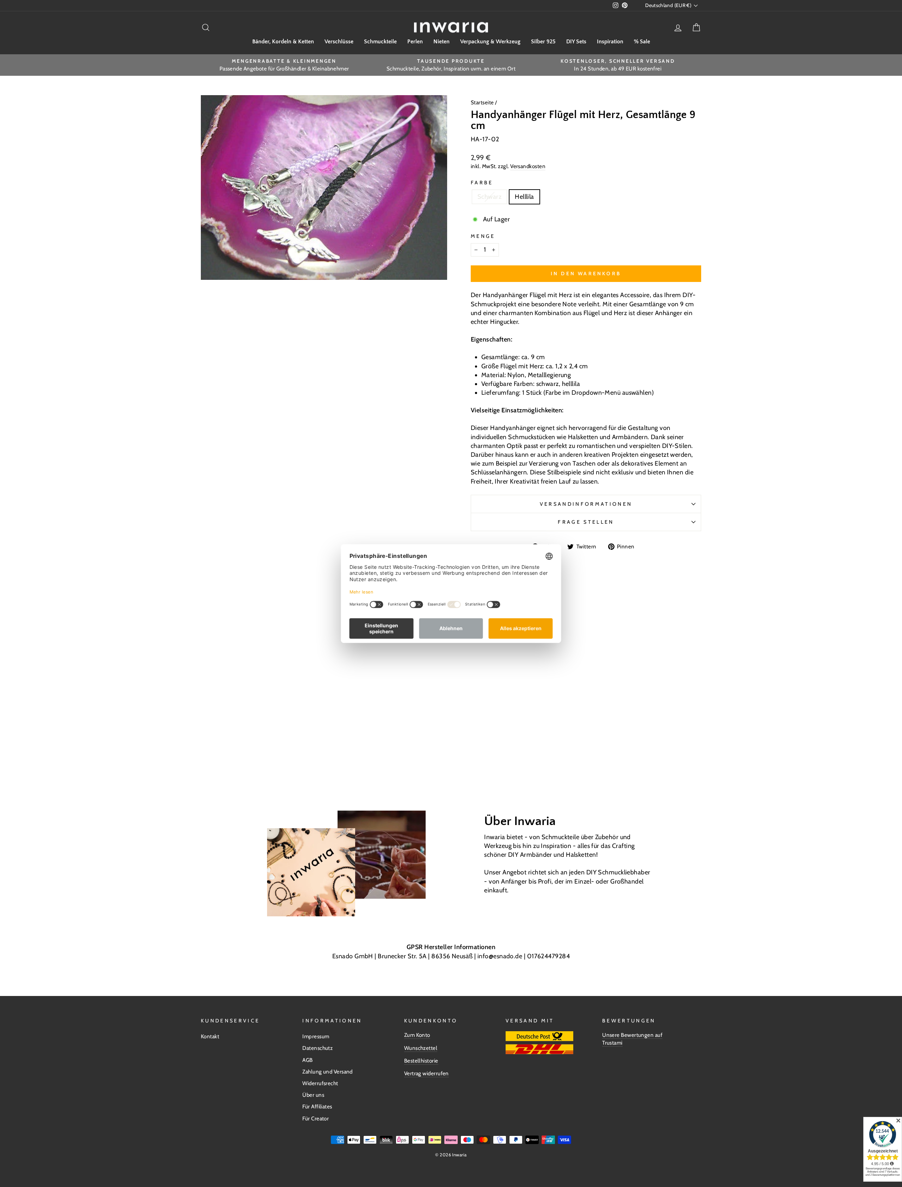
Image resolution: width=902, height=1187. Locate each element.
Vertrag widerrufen (426, 1073)
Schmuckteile (380, 41)
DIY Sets (576, 41)
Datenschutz (317, 1048)
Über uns (313, 1094)
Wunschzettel (420, 1048)
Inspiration (610, 41)
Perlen (415, 41)
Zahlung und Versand (327, 1071)
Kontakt (210, 1036)
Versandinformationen (586, 504)
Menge (483, 236)
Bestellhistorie (421, 1060)
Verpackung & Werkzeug (490, 41)
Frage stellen (586, 522)
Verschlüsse (339, 41)
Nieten (441, 41)
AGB (307, 1060)
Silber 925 (543, 41)
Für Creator (315, 1118)
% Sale (642, 41)
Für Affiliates (317, 1106)
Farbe (482, 182)
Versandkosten (527, 166)
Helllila (524, 197)
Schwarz (489, 197)
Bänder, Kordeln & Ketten (283, 41)
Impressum (315, 1036)
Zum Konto (417, 1035)
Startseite (483, 102)
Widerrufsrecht (320, 1083)
